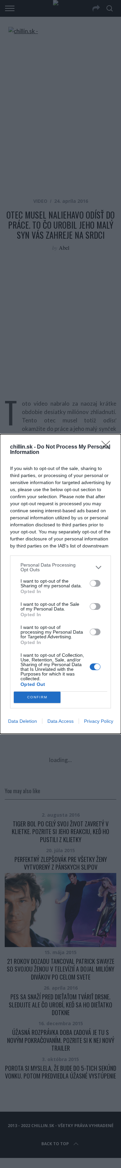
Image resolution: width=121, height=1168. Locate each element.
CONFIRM (37, 697)
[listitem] (60, 567)
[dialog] (60, 584)
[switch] (95, 583)
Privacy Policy (98, 721)
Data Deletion (22, 721)
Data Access (60, 721)
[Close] (108, 447)
